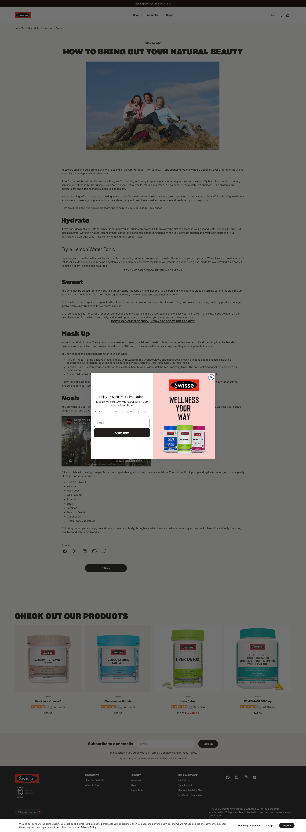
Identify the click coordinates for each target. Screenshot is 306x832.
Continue (122, 433)
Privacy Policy (88, 827)
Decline (287, 825)
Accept (269, 825)
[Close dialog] (211, 377)
